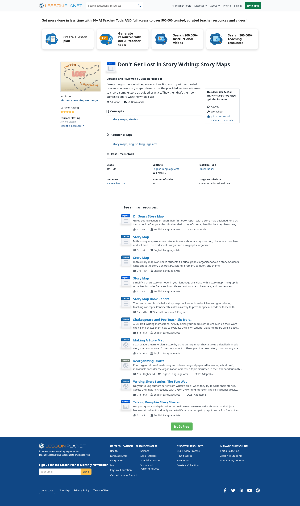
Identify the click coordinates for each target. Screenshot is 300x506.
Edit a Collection (229, 451)
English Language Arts (166, 168)
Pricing (227, 5)
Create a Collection (188, 465)
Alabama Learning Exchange (79, 100)
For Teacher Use (116, 183)
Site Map (64, 490)
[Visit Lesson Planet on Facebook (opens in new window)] (225, 490)
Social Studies (148, 455)
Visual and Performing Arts (149, 467)
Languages (116, 460)
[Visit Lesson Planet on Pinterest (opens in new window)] (257, 490)
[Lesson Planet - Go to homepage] (62, 5)
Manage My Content (232, 460)
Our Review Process (188, 451)
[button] (80, 126)
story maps (120, 119)
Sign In (238, 5)
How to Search (185, 460)
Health (114, 451)
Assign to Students (231, 455)
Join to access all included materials (222, 118)
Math (113, 465)
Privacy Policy (81, 490)
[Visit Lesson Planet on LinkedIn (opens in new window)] (241, 490)
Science (144, 451)
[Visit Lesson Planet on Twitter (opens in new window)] (233, 490)
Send (86, 471)
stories (133, 119)
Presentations (207, 168)
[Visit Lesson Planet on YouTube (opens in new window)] (249, 490)
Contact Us (47, 490)
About (213, 5)
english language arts (143, 144)
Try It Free (253, 5)
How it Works (184, 455)
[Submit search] (139, 5)
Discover (199, 5)
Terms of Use (101, 490)
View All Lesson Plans (122, 475)
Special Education (150, 460)
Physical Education (121, 470)
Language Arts (118, 455)
